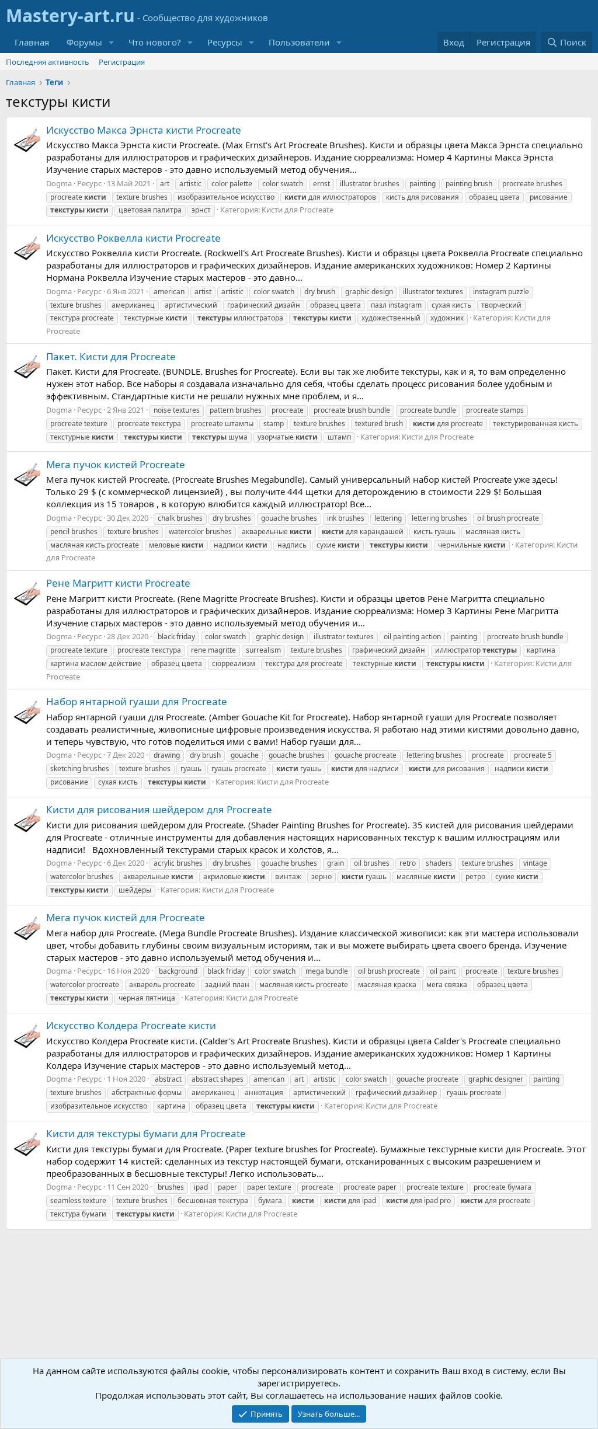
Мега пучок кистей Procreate (115, 464)
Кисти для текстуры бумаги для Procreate (146, 1133)
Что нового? (154, 42)
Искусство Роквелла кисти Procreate (133, 238)
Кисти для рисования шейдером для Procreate (159, 809)
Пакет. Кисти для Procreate (111, 356)
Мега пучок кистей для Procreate (125, 917)
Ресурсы (224, 42)
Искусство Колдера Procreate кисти (131, 1025)
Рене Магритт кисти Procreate (118, 583)
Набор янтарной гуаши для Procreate (136, 701)
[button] (111, 42)
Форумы (84, 42)
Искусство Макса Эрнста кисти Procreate (143, 130)
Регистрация (122, 62)
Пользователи (299, 42)
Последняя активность (47, 62)
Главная (32, 42)
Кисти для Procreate (297, 209)
